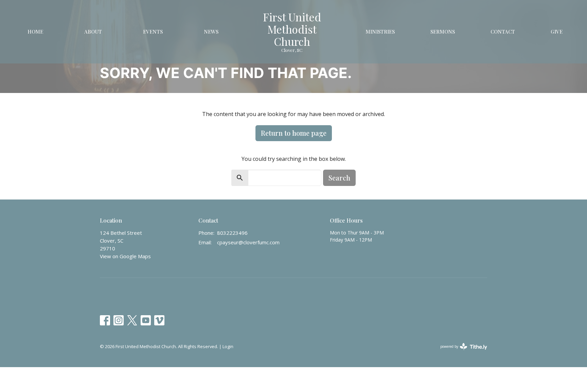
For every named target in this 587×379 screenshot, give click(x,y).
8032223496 (232, 232)
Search (339, 177)
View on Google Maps (125, 256)
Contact (503, 31)
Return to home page (293, 132)
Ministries (380, 31)
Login (228, 346)
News (211, 31)
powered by (460, 352)
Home (35, 31)
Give (557, 31)
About (93, 31)
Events (153, 31)
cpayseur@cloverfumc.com (248, 242)
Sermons (442, 31)
